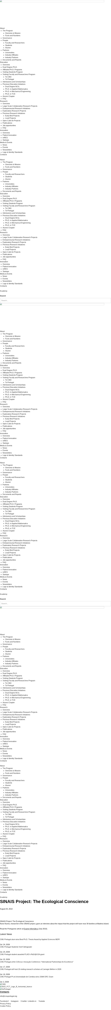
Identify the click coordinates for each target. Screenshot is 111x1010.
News (5, 145)
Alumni (8, 48)
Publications (7, 123)
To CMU (8, 77)
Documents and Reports (12, 60)
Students (8, 45)
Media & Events (6, 142)
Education (4, 62)
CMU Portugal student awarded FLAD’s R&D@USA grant (22, 954)
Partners (6, 50)
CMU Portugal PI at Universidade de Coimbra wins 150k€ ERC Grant (26, 977)
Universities (9, 52)
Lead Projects (10, 118)
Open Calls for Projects (11, 121)
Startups (6, 140)
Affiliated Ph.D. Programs (12, 70)
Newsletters (7, 150)
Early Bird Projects (12, 116)
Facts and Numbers (12, 35)
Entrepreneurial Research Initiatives (16, 108)
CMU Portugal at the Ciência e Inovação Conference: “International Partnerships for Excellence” (36, 962)
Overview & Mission (12, 33)
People (5, 40)
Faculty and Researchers (14, 43)
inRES (5, 138)
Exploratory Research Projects (14, 111)
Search (3, 296)
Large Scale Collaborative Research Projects (20, 106)
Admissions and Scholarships (14, 82)
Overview (6, 65)
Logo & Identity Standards (12, 152)
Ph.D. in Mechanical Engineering (18, 91)
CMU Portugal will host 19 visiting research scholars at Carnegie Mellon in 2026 (30, 969)
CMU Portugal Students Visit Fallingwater (16, 947)
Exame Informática (31, 929)
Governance (7, 38)
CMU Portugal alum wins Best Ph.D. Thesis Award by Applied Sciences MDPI (30, 939)
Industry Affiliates (11, 55)
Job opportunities (9, 125)
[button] (55, 293)
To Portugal (9, 79)
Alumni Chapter (9, 96)
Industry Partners (11, 57)
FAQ (4, 99)
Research (3, 101)
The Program (8, 31)
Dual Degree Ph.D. (10, 67)
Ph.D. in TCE (10, 94)
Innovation (4, 130)
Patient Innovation (9, 135)
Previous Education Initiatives (14, 84)
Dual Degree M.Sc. (12, 86)
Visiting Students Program (13, 72)
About (2, 28)
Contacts (3, 154)
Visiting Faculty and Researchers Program (19, 74)
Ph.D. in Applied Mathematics (16, 89)
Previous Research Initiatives (14, 113)
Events (5, 147)
